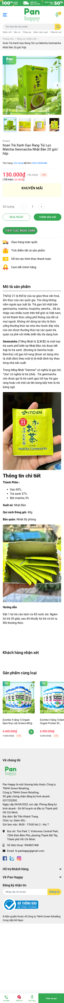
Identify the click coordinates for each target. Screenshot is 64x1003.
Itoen (6, 141)
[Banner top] (32, 3)
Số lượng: (9, 206)
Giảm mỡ (7, 32)
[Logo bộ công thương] (20, 904)
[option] (32, 85)
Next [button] (57, 85)
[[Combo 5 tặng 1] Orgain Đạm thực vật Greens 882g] (19, 697)
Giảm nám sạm (40, 32)
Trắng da (26, 32)
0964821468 (31, 845)
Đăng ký (54, 891)
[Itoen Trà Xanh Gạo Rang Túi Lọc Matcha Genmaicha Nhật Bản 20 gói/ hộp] (32, 85)
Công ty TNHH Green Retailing (43, 916)
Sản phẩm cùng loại (20, 673)
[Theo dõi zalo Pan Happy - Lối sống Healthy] (12, 858)
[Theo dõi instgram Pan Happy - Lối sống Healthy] (19, 858)
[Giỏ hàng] (57, 15)
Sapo (20, 920)
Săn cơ (17, 32)
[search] (58, 27)
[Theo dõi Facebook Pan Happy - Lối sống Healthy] (5, 858)
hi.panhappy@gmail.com (29, 851)
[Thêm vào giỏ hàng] (31, 731)
